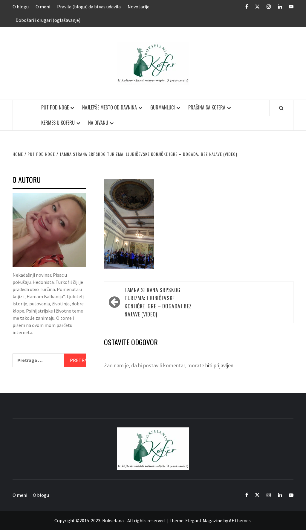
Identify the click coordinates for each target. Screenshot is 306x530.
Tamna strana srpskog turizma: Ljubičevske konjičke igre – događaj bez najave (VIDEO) (158, 302)
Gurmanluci (162, 107)
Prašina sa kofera (206, 107)
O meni (43, 7)
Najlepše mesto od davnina (109, 107)
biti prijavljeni (220, 365)
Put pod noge (55, 107)
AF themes (240, 520)
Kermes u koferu (58, 122)
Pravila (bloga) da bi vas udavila (89, 7)
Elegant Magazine (203, 520)
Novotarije (138, 7)
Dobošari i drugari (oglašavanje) (48, 20)
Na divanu (98, 122)
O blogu (21, 7)
